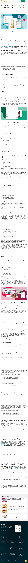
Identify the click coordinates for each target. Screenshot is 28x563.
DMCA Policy (7, 560)
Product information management (6, 46)
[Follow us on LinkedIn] (5, 530)
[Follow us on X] (7, 530)
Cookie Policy (20, 560)
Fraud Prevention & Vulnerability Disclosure (14, 560)
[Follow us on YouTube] (3, 530)
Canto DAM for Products (13, 467)
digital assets (20, 472)
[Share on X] (12, 31)
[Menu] (26, 1)
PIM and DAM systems (7, 450)
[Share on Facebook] (15, 31)
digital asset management (5, 443)
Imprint (2, 560)
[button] (14, 35)
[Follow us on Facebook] (9, 530)
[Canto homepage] (4, 1)
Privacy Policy (4, 560)
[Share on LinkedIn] (14, 31)
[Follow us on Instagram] (1, 530)
